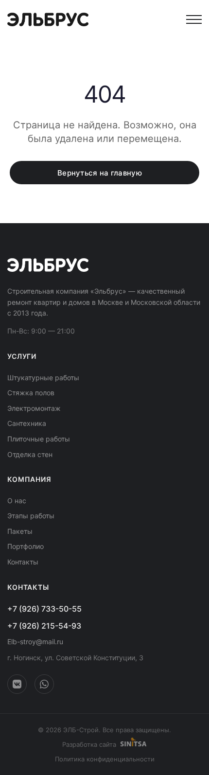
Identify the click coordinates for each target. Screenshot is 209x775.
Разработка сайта (89, 744)
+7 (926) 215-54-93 (44, 626)
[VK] (17, 684)
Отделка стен (29, 454)
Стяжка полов (30, 392)
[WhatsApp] (44, 684)
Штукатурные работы (43, 377)
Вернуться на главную (99, 172)
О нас (16, 500)
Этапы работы (30, 515)
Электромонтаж (34, 408)
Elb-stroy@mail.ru (35, 641)
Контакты (22, 562)
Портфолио (25, 546)
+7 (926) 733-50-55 (44, 609)
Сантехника (26, 423)
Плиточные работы (38, 439)
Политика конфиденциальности (105, 759)
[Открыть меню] (194, 19)
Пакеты (20, 531)
